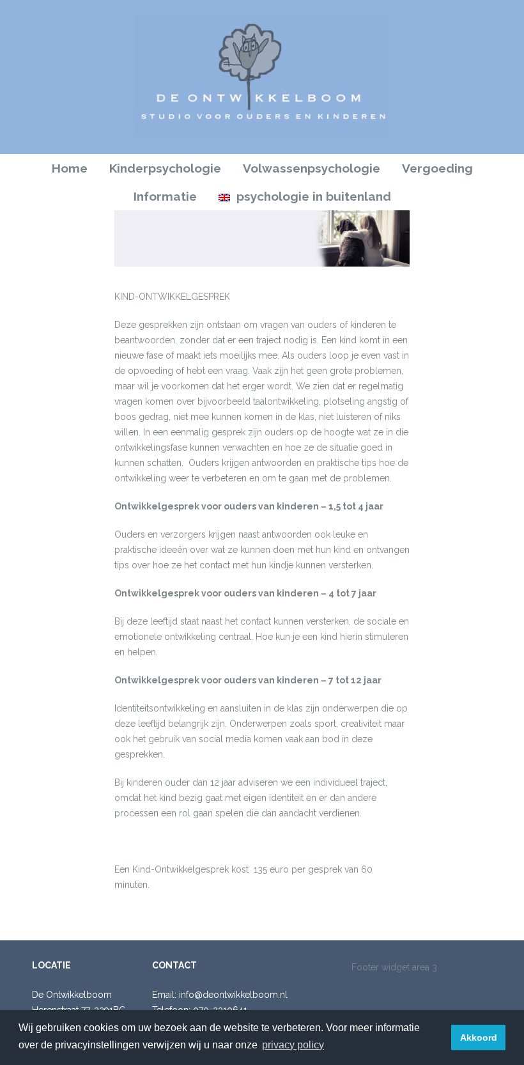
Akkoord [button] (478, 1037)
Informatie (165, 196)
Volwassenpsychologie (311, 168)
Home (70, 168)
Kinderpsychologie (165, 168)
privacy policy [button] (293, 1044)
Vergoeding (437, 168)
